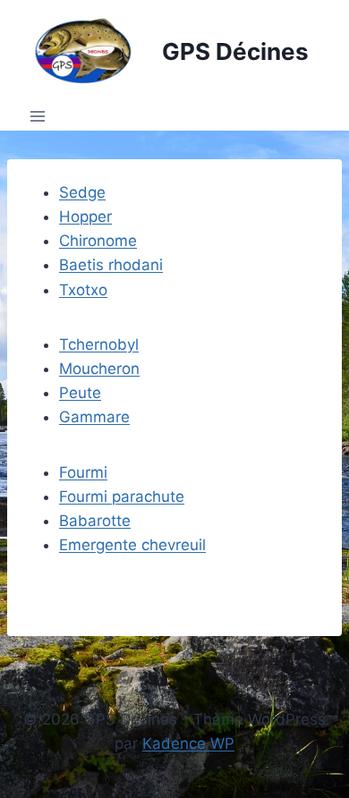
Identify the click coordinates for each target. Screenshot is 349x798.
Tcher (79, 344)
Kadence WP (188, 743)
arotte (109, 521)
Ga (69, 417)
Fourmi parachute (121, 496)
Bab (73, 521)
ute (89, 393)
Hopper (85, 216)
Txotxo (83, 290)
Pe (68, 393)
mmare (105, 417)
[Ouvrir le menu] (38, 117)
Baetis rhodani (111, 265)
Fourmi (83, 472)
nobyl (119, 344)
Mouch (83, 369)
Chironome (98, 241)
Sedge (82, 192)
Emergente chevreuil (132, 545)
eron (123, 369)
